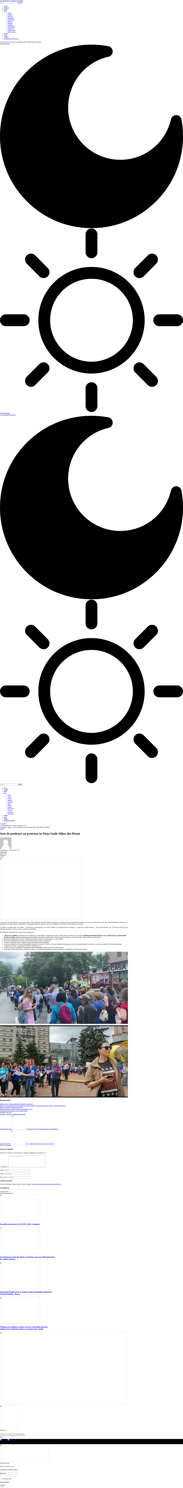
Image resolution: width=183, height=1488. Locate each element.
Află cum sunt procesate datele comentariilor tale (46, 1184)
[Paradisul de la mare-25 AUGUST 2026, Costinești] (20, 1220)
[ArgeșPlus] (11, 1)
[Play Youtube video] (64, 988)
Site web (2, 1177)
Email (2, 1173)
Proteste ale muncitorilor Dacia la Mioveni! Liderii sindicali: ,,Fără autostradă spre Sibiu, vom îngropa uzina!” (33, 1106)
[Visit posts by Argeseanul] (5, 848)
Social (2, 829)
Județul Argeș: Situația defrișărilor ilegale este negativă (16, 1104)
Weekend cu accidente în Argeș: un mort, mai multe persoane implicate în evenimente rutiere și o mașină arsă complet (24, 1328)
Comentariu (4, 1167)
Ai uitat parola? (4, 1482)
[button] (5, 44)
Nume (2, 1170)
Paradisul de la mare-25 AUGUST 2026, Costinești (20, 1224)
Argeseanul (3, 852)
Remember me (6, 1479)
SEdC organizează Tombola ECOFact (11, 1107)
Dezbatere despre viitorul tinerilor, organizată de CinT (16, 1109)
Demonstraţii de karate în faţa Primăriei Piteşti (13, 1111)
